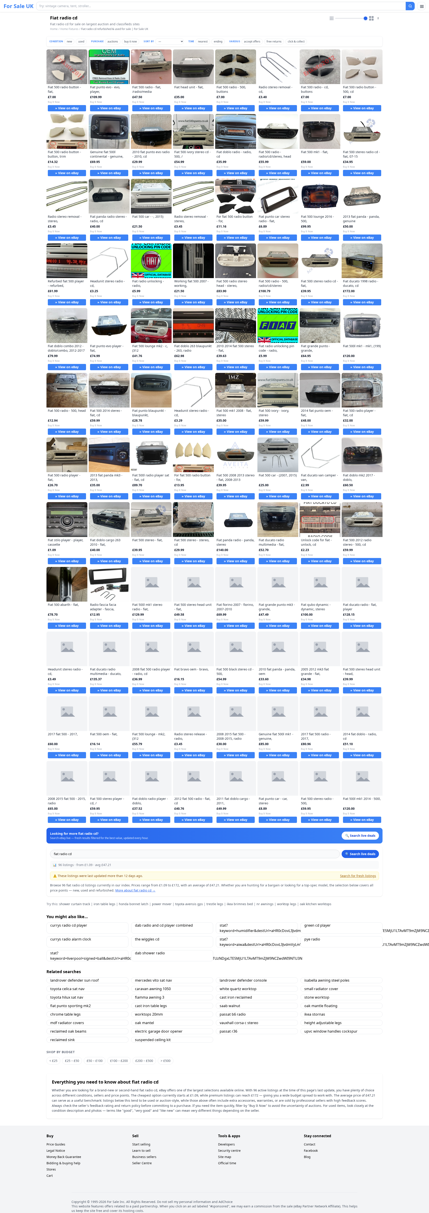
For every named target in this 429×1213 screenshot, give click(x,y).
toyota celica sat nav (67, 988)
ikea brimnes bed (240, 904)
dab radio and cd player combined (164, 925)
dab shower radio (150, 953)
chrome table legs (65, 1014)
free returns (274, 41)
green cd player (317, 925)
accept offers (252, 41)
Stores (51, 1169)
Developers (226, 1144)
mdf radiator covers (67, 1022)
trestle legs (214, 904)
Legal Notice (55, 1150)
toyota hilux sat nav (66, 997)
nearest (203, 41)
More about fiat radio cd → (135, 890)
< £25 (53, 1061)
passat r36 (228, 1031)
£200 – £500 (144, 1061)
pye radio (312, 939)
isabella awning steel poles (326, 980)
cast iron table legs (151, 1005)
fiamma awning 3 (149, 997)
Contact (309, 1144)
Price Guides (55, 1144)
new (69, 41)
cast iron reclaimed (236, 997)
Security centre (229, 1150)
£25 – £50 (72, 1061)
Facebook (311, 1150)
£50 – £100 (95, 1061)
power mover (162, 904)
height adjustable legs (323, 1022)
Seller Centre (142, 1163)
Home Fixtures (69, 29)
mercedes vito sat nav (153, 980)
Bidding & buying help (63, 1163)
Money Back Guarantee (63, 1157)
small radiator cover (321, 988)
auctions (112, 41)
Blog (307, 1157)
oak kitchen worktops (315, 904)
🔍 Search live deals (360, 854)
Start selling (141, 1144)
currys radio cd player (68, 925)
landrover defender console (243, 980)
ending (218, 41)
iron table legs (104, 904)
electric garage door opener (159, 1031)
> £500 (165, 1061)
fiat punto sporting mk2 (70, 1005)
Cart (49, 1175)
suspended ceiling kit (153, 1039)
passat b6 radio (233, 1014)
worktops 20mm (149, 1014)
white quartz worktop (238, 988)
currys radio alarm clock (70, 939)
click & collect (296, 41)
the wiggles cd (147, 939)
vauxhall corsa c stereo (239, 1022)
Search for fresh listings (358, 876)
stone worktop (316, 997)
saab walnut (230, 1005)
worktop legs (286, 904)
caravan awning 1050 (153, 988)
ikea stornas (314, 1014)
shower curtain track (74, 904)
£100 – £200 (119, 1061)
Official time (227, 1163)
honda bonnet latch (133, 904)
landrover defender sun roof (74, 980)
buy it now (130, 41)
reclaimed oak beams (68, 1031)
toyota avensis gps (189, 904)
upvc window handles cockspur (331, 1031)
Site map (224, 1157)
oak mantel (144, 1022)
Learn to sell (141, 1150)
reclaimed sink (62, 1039)
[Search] (410, 6)
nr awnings (265, 904)
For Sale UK (19, 6)
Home (54, 29)
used (81, 41)
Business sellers (144, 1157)
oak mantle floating (320, 1005)
